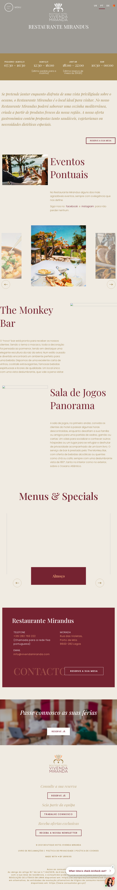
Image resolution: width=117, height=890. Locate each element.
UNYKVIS (67, 856)
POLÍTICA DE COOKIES (87, 850)
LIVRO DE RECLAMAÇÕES (30, 850)
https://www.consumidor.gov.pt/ (67, 883)
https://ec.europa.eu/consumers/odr (83, 877)
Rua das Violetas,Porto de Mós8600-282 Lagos (71, 640)
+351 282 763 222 (25, 636)
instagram (87, 206)
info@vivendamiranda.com (32, 654)
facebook (71, 206)
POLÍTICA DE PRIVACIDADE (60, 850)
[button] (6, 284)
